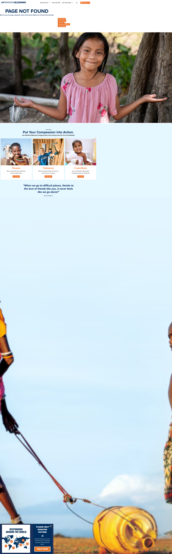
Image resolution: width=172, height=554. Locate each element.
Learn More (48, 176)
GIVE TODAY (62, 19)
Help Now (80, 176)
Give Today (16, 176)
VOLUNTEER (62, 26)
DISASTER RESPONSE (64, 24)
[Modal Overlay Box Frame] (26, 539)
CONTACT (61, 22)
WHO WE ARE (62, 21)
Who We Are (56, 3)
